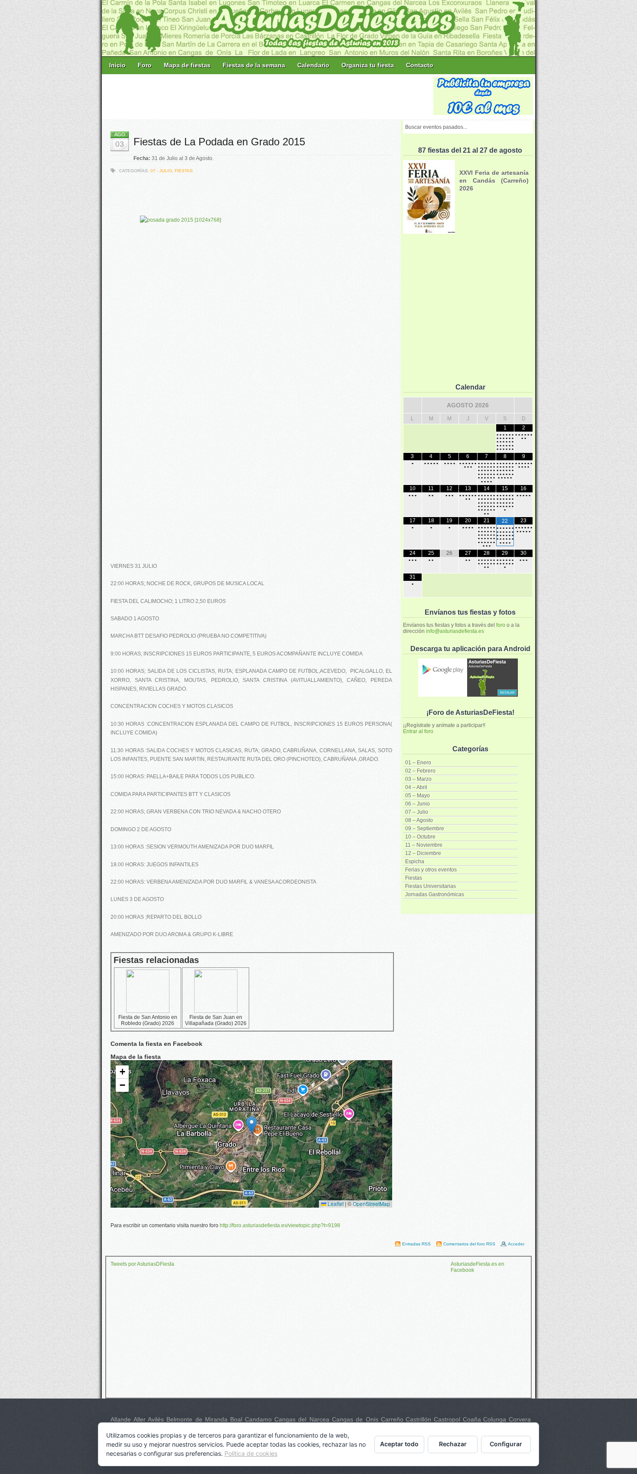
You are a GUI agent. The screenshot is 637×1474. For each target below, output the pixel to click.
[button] (251, 1125)
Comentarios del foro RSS (469, 1243)
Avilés (156, 1419)
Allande (120, 1419)
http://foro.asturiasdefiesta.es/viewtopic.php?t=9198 (280, 1225)
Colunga (494, 1419)
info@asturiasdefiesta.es (455, 631)
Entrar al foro (418, 731)
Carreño (392, 1419)
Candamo (258, 1419)
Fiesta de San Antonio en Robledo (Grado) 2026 (147, 1020)
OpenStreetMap (371, 1203)
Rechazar (453, 1444)
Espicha (414, 861)
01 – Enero (418, 763)
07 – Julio (416, 812)
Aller (139, 1419)
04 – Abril (416, 787)
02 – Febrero (420, 771)
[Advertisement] (268, 96)
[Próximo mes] (523, 405)
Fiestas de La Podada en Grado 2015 (219, 141)
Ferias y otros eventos (431, 870)
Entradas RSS (416, 1243)
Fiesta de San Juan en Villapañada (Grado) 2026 (216, 1020)
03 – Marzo (418, 779)
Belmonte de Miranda (197, 1419)
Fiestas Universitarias (430, 886)
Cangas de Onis (355, 1419)
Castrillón (418, 1419)
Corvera (520, 1419)
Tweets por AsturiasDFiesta (142, 1264)
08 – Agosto (419, 820)
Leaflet (335, 1203)
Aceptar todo (399, 1444)
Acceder (516, 1243)
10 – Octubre (420, 837)
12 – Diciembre (423, 853)
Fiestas (413, 878)
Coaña (472, 1419)
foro (500, 625)
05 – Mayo (417, 796)
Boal (236, 1419)
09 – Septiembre (424, 828)
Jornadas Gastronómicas (434, 894)
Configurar (506, 1444)
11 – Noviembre (423, 845)
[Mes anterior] (412, 405)
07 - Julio (161, 170)
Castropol (447, 1419)
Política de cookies (250, 1453)
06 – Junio (417, 804)
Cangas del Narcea (301, 1419)
